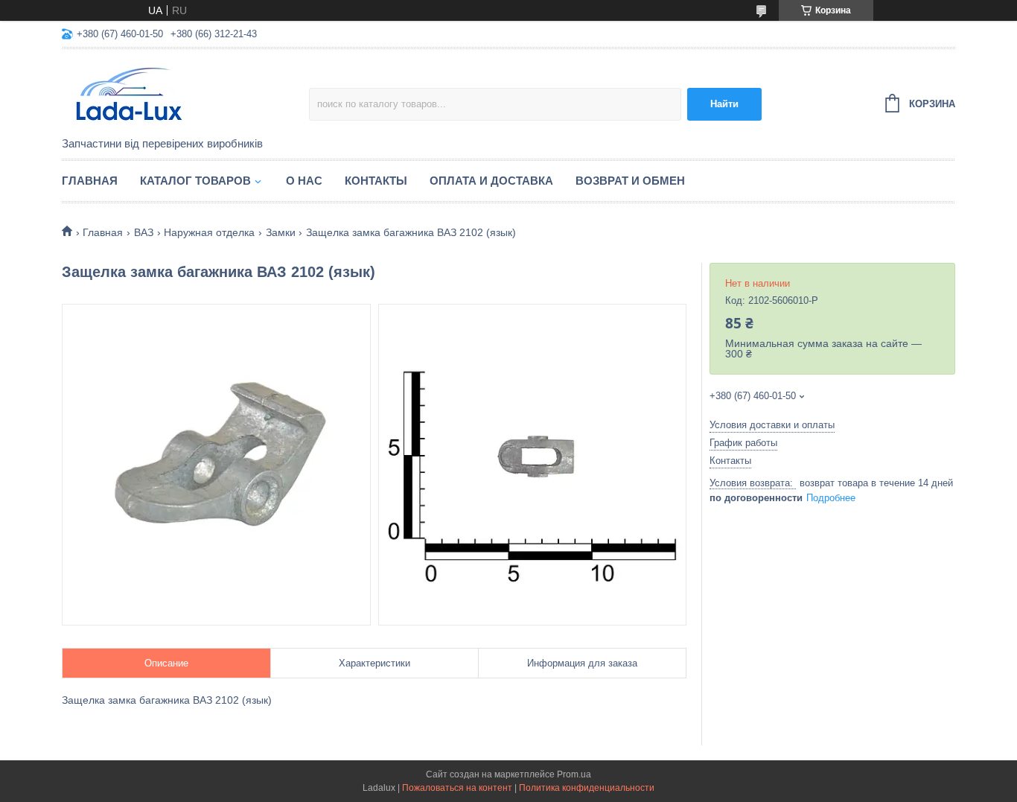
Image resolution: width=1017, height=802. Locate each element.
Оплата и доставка (491, 180)
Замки (281, 232)
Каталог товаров (195, 180)
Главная (90, 180)
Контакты (376, 180)
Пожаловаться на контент (457, 788)
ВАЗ (143, 232)
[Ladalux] (185, 94)
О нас (304, 180)
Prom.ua (574, 774)
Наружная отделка (209, 232)
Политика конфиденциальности (586, 788)
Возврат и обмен (630, 180)
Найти (724, 103)
